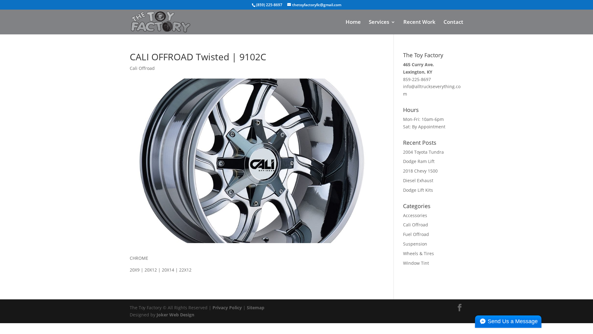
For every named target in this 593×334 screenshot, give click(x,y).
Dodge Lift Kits (418, 190)
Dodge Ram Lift (419, 161)
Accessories (415, 215)
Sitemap (255, 307)
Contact (453, 22)
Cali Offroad (142, 68)
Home (353, 22)
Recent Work (419, 22)
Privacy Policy (227, 307)
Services (379, 22)
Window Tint (416, 263)
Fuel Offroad (416, 234)
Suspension (415, 244)
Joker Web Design (175, 315)
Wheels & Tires (418, 253)
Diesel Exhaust (418, 180)
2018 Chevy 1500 (420, 171)
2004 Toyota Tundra (423, 152)
